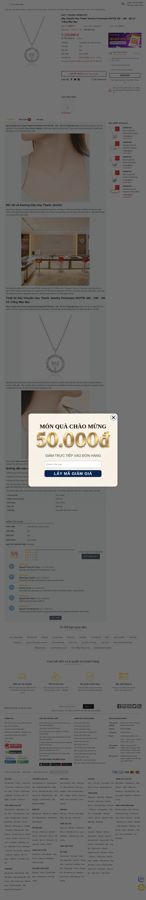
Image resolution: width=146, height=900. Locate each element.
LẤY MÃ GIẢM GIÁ (73, 473)
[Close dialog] (113, 417)
